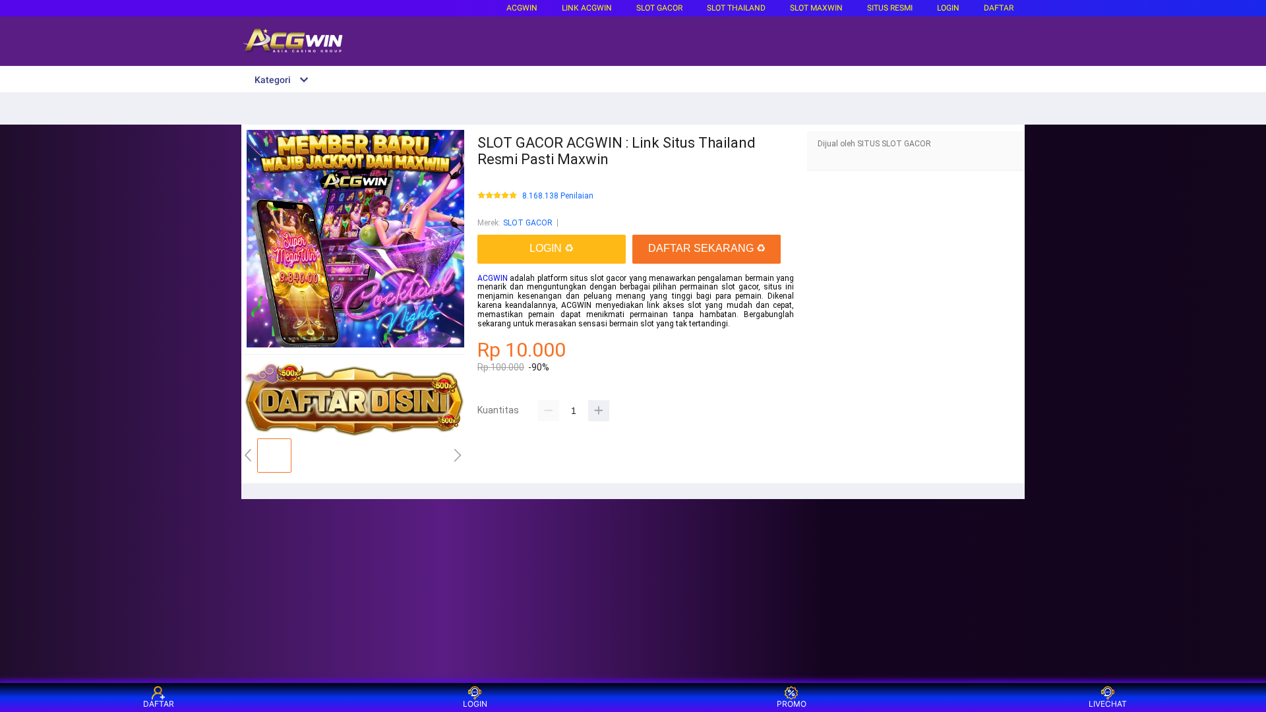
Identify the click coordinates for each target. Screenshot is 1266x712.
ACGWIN (521, 8)
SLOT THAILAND (736, 8)
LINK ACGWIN (587, 8)
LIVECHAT (1108, 704)
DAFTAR (998, 8)
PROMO (791, 704)
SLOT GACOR (528, 222)
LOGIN (948, 8)
